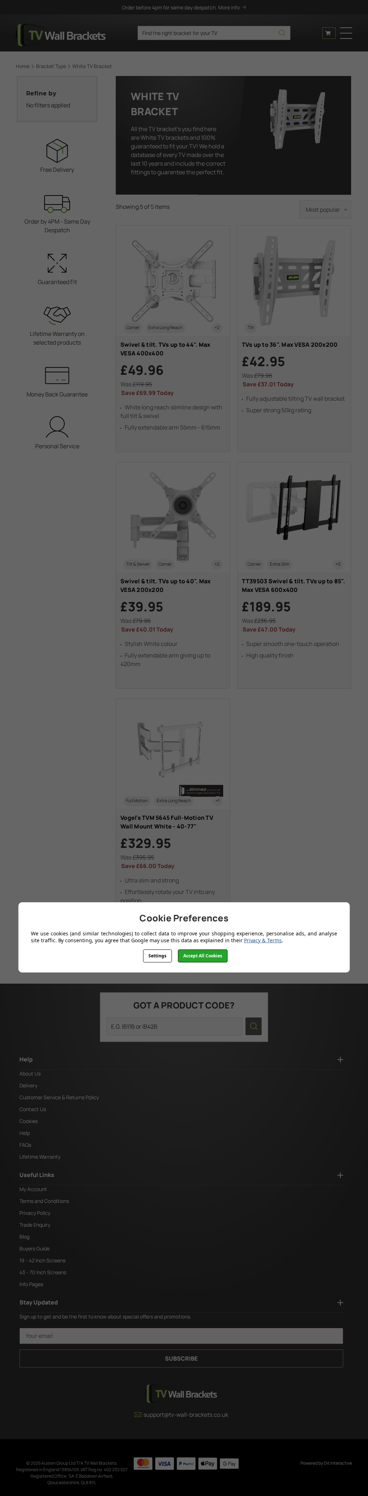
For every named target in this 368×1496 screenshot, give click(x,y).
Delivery (28, 1085)
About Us (30, 1073)
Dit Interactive (338, 1463)
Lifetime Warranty (39, 1156)
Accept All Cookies (202, 956)
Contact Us (32, 1109)
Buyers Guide (34, 1248)
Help (24, 1132)
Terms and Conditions (44, 1201)
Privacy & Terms (263, 940)
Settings (157, 956)
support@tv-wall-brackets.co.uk (185, 1415)
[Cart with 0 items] (329, 33)
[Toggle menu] (346, 33)
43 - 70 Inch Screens (42, 1272)
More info (229, 7)
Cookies (28, 1121)
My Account (33, 1189)
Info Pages (31, 1284)
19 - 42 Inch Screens (42, 1260)
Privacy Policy (34, 1212)
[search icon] (282, 33)
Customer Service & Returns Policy (59, 1097)
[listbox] (325, 209)
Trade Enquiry (34, 1224)
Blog (24, 1236)
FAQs (25, 1144)
